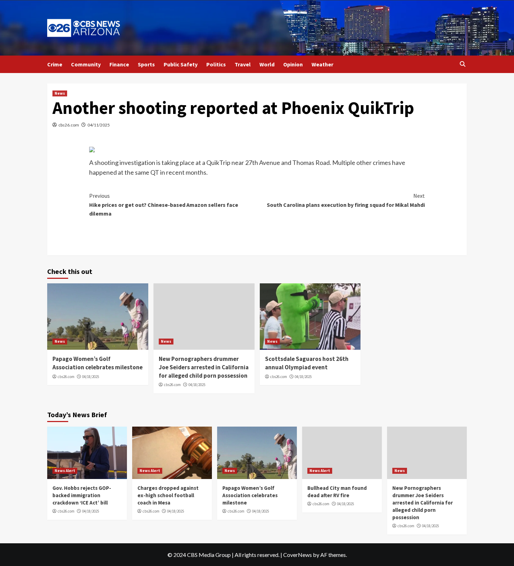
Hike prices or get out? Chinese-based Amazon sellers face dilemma (163, 204)
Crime (54, 64)
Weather (322, 64)
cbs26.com (68, 125)
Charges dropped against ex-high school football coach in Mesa (168, 495)
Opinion (293, 64)
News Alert (65, 470)
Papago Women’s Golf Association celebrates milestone (97, 363)
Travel (243, 64)
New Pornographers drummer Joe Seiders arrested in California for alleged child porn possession (204, 367)
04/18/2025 (90, 376)
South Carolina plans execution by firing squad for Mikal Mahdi (346, 200)
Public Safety (181, 64)
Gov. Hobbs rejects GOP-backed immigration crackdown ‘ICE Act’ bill (81, 495)
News (60, 93)
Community (86, 64)
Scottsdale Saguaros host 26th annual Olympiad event (307, 363)
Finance (119, 64)
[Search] (462, 64)
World (266, 64)
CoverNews (297, 554)
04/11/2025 (98, 125)
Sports (146, 64)
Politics (216, 64)
